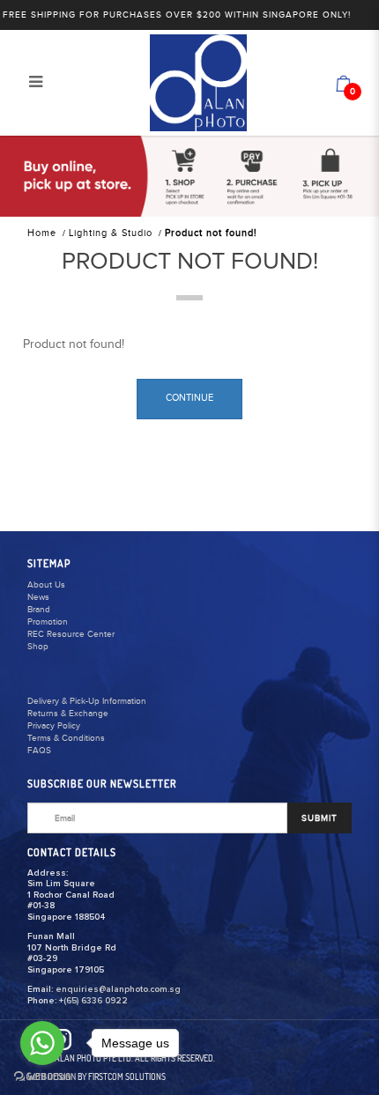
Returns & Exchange (67, 713)
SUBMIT (319, 818)
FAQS (39, 750)
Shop (37, 646)
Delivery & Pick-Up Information (86, 701)
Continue (189, 397)
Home (41, 233)
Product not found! (211, 233)
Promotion (47, 622)
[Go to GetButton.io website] (42, 1077)
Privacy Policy (53, 726)
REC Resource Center (71, 634)
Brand (38, 609)
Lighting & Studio (110, 233)
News (38, 597)
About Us (46, 585)
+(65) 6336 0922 (93, 1000)
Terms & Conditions (66, 738)
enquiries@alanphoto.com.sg (118, 989)
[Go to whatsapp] (42, 1043)
